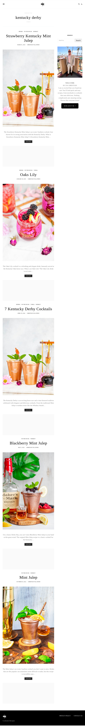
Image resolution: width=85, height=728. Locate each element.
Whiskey (35, 31)
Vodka (36, 170)
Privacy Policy (65, 715)
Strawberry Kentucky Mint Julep (28, 38)
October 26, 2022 (21, 581)
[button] (81, 4)
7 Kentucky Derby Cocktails (28, 309)
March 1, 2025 (21, 44)
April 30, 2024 (21, 313)
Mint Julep (28, 577)
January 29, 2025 (21, 179)
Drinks (21, 31)
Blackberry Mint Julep (28, 443)
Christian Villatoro (33, 44)
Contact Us (78, 715)
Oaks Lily (28, 174)
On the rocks (28, 31)
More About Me (69, 106)
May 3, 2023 (21, 447)
